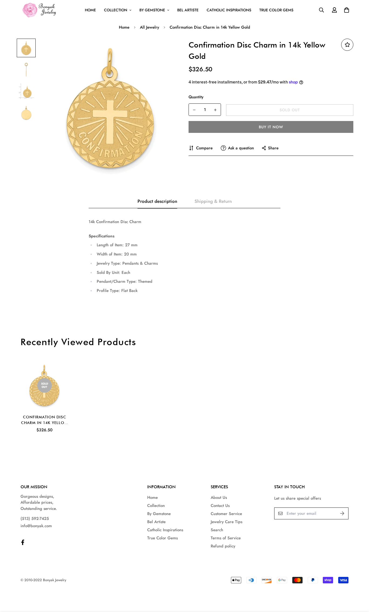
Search (217, 530)
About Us (219, 497)
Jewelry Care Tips (226, 522)
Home (90, 10)
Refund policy (223, 546)
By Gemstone (152, 10)
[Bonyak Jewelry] (40, 10)
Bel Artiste (188, 10)
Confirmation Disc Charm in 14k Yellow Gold (44, 420)
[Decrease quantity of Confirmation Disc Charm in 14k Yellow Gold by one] (194, 110)
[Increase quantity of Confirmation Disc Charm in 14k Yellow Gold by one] (215, 110)
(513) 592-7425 (35, 519)
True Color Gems (276, 10)
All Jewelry (149, 27)
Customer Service (226, 514)
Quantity (196, 97)
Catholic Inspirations (229, 10)
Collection (115, 10)
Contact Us (220, 506)
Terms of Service (226, 538)
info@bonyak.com (36, 526)
